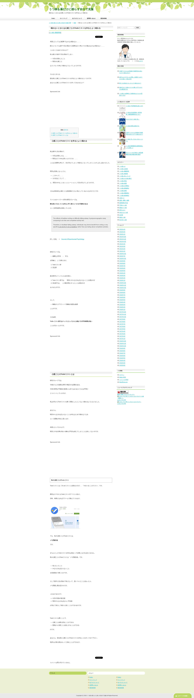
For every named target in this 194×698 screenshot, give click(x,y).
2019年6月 (122, 268)
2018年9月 (122, 290)
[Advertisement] (67, 107)
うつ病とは (122, 166)
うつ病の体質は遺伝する (132, 126)
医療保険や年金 (123, 203)
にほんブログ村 (121, 400)
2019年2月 (122, 278)
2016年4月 (122, 360)
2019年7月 (122, 266)
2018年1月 (122, 309)
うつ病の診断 (123, 190)
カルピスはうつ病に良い (132, 119)
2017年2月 (122, 336)
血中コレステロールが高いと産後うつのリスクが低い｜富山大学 (130, 78)
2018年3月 (122, 304)
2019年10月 (122, 258)
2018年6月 (122, 297)
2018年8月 (122, 292)
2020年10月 (122, 253)
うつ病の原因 (123, 183)
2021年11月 (122, 239)
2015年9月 (122, 365)
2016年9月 (122, 348)
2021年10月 (122, 241)
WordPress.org (123, 382)
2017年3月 (122, 334)
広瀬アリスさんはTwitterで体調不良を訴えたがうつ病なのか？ (130, 72)
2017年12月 (122, 312)
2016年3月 (122, 363)
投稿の (122, 377)
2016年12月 (122, 341)
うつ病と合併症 (123, 169)
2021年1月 (122, 251)
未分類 (121, 215)
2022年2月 (122, 232)
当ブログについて (77, 18)
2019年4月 (122, 273)
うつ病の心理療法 (124, 186)
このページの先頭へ (182, 696)
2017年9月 (122, 319)
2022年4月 (122, 229)
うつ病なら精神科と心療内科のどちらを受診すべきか (130, 94)
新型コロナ (122, 210)
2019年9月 (122, 261)
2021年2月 (122, 249)
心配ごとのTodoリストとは (59, 135)
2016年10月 (122, 346)
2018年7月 (122, 295)
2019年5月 (122, 270)
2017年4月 (122, 331)
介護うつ (121, 198)
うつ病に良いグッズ (124, 176)
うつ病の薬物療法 (124, 188)
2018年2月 (122, 307)
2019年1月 (122, 280)
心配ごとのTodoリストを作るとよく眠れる (64, 133)
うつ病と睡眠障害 (55, 32)
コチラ (141, 61)
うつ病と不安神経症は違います (134, 106)
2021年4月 (122, 244)
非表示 (66, 130)
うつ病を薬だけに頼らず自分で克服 (71, 9)
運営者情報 (104, 18)
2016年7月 (122, 353)
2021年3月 (122, 246)
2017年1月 (122, 338)
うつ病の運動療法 (124, 193)
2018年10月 (122, 287)
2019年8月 (122, 263)
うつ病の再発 (123, 181)
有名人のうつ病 (123, 212)
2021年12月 (122, 236)
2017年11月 (122, 314)
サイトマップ (63, 18)
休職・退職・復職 (124, 200)
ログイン (121, 375)
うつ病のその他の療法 (125, 178)
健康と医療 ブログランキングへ (126, 394)
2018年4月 (122, 302)
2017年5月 (122, 329)
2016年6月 (122, 355)
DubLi (53, 18)
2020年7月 (122, 256)
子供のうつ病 (123, 205)
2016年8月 (122, 351)
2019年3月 (122, 275)
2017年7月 (122, 324)
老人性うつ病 (123, 220)
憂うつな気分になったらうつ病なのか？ (130, 83)
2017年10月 (122, 317)
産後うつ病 (122, 217)
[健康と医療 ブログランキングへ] (122, 392)
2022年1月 (122, 234)
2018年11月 (122, 285)
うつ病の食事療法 (124, 195)
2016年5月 (122, 358)
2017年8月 (122, 321)
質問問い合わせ (91, 18)
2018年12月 (122, 283)
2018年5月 (122, 300)
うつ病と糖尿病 (123, 173)
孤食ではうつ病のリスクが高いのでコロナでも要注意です (130, 88)
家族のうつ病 (123, 207)
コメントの (123, 379)
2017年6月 (122, 326)
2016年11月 (122, 343)
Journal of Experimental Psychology (72, 239)
